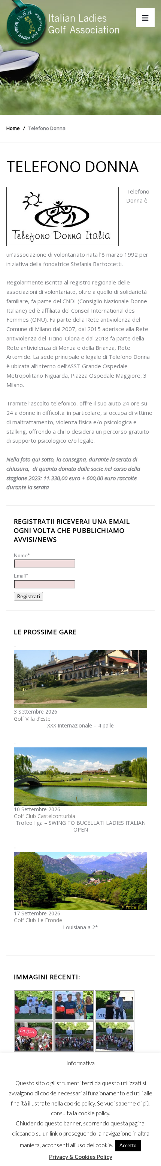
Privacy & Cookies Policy (80, 1156)
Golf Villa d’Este (32, 718)
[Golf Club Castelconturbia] (80, 776)
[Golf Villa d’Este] (80, 678)
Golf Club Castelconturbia (44, 816)
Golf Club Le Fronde (38, 920)
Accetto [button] (128, 1145)
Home (13, 128)
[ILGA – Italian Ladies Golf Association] (63, 23)
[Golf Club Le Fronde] (80, 880)
